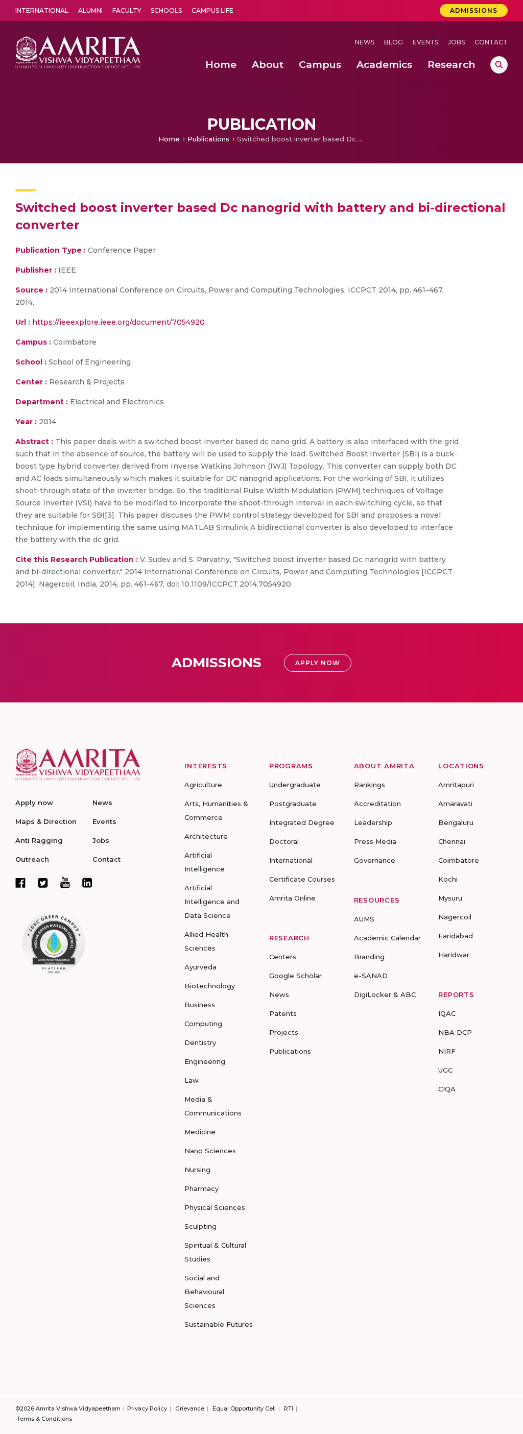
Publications (208, 139)
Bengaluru (455, 822)
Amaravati (455, 803)
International (41, 10)
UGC (445, 1070)
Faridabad (455, 936)
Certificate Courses (302, 879)
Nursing (197, 1169)
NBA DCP (455, 1032)
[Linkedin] (87, 883)
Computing (203, 1023)
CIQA (447, 1089)
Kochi (448, 879)
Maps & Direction (46, 821)
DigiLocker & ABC (385, 994)
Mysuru (450, 898)
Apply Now (317, 663)
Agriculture (203, 785)
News (364, 42)
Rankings (369, 785)
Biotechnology (209, 986)
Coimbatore (458, 860)
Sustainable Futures (218, 1324)
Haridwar (453, 955)
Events (425, 42)
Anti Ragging (39, 840)
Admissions (473, 10)
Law (191, 1080)
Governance (374, 860)
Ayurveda (200, 967)
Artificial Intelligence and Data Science (212, 901)
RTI (288, 1408)
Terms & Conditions (44, 1418)
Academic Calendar (387, 938)
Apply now (34, 802)
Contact (491, 42)
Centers (282, 957)
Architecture (206, 836)
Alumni (90, 10)
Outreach (32, 859)
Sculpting (200, 1226)
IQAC (447, 1013)
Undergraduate (295, 785)
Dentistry (200, 1042)
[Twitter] (43, 883)
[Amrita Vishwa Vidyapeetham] (77, 51)
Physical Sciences (214, 1207)
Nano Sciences (210, 1151)
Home (169, 139)
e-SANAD (371, 975)
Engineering (204, 1061)
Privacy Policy (147, 1408)
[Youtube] (65, 882)
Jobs (456, 42)
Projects (283, 1032)
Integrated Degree (302, 822)
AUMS (364, 919)
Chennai (451, 841)
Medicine (200, 1132)
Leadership (373, 822)
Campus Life (212, 10)
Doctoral (284, 841)
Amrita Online (292, 898)
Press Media (375, 841)
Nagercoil (454, 917)
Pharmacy (201, 1188)
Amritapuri (456, 785)
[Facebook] (20, 883)
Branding (369, 957)
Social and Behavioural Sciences (204, 1291)
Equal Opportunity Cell (244, 1408)
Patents (283, 1013)
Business (199, 1005)
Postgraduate (293, 803)
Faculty (126, 10)
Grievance (189, 1408)
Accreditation (377, 803)
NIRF (447, 1051)
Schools (166, 10)
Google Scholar (295, 975)
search (499, 65)
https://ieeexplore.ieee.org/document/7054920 (118, 322)
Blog (393, 42)
